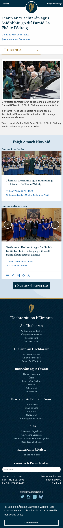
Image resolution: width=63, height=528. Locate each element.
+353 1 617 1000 (14, 476)
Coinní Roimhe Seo (31, 357)
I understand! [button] (31, 522)
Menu (6, 3)
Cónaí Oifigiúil (31, 408)
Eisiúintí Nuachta (31, 374)
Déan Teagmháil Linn (31, 441)
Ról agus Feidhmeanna (31, 334)
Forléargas (13, 50)
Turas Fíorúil (32, 404)
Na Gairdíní (31, 415)
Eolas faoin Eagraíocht (31, 431)
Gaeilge (59, 3)
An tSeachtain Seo (31, 354)
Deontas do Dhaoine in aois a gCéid (31, 438)
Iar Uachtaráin (31, 341)
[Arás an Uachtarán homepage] (31, 308)
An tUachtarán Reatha (31, 330)
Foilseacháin (31, 391)
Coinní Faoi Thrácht (31, 361)
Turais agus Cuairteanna (31, 418)
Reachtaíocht (31, 337)
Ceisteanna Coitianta (31, 434)
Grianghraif (31, 388)
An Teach (31, 411)
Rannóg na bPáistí (31, 454)
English (50, 3)
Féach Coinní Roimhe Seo (31, 285)
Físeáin (31, 384)
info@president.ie (34, 491)
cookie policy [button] (16, 514)
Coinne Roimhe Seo (13, 149)
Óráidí (32, 377)
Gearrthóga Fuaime (31, 381)
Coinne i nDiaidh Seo (14, 206)
